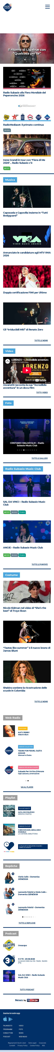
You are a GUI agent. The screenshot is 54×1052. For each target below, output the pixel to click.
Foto (21, 1029)
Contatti (12, 1046)
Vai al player (27, 787)
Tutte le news (41, 340)
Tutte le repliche (27, 923)
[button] (24, 59)
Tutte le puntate (40, 564)
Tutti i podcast (27, 990)
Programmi (7, 1029)
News (21, 1033)
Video (21, 1025)
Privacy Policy (23, 1046)
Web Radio (23, 1036)
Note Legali (32, 1043)
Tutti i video (42, 392)
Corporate (42, 1043)
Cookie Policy (35, 1046)
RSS (43, 1046)
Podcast (6, 1036)
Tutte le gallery (40, 458)
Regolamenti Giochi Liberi (17, 1043)
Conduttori (8, 1033)
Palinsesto (7, 1025)
